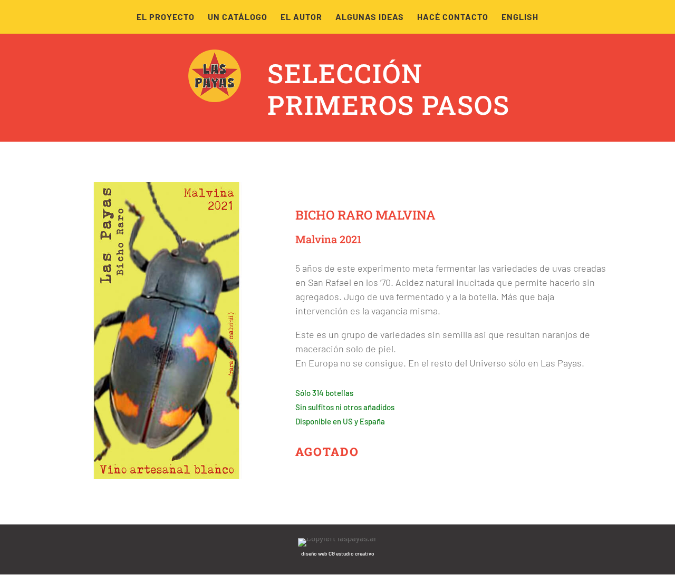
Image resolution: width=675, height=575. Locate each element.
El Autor (301, 17)
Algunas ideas (369, 17)
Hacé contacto (452, 17)
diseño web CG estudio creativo (337, 553)
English (520, 17)
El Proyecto (166, 17)
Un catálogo (237, 17)
